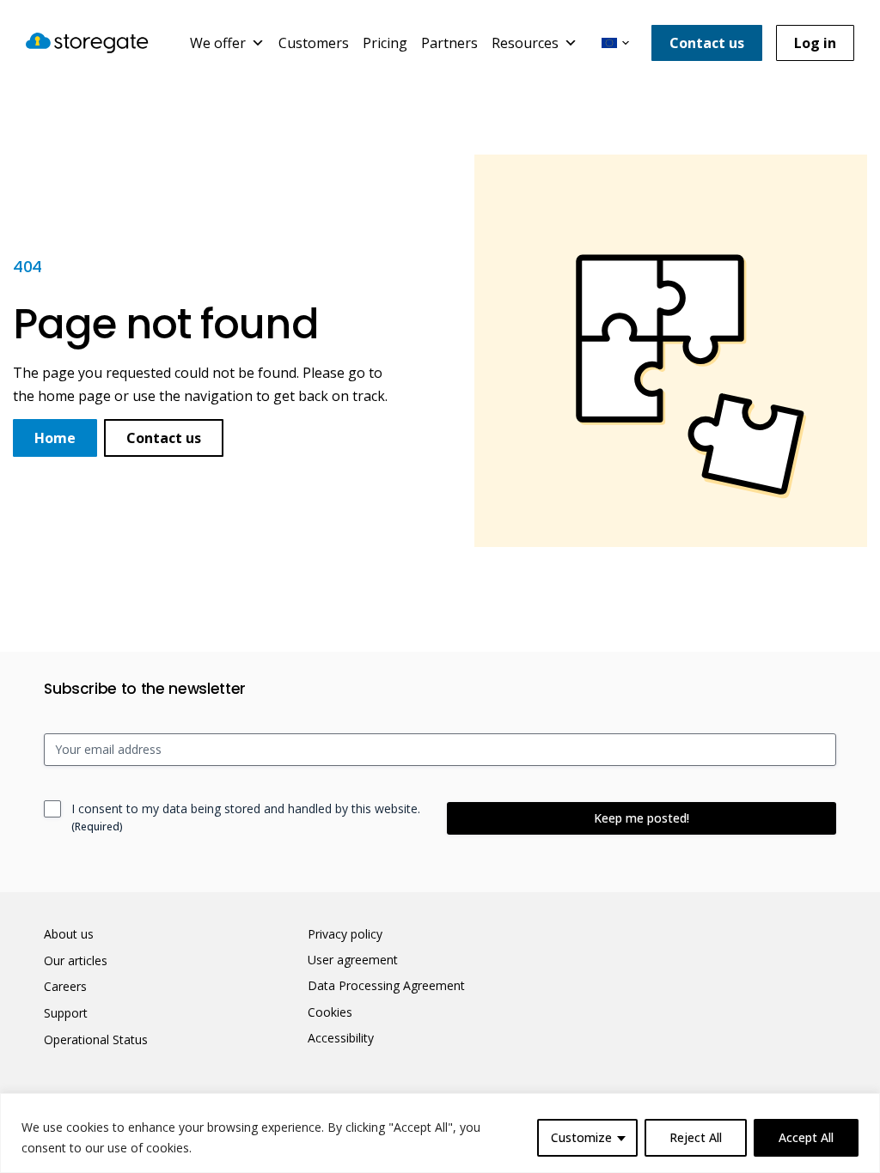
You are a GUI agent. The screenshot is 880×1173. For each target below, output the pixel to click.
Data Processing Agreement (386, 986)
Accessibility (341, 1038)
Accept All (806, 1137)
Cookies (330, 1012)
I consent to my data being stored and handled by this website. (245, 817)
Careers (65, 986)
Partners (449, 42)
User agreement (353, 960)
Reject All (695, 1137)
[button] (615, 43)
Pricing (385, 42)
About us (69, 934)
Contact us (706, 42)
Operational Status (96, 1040)
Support (66, 1013)
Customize (581, 1137)
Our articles (75, 961)
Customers (313, 42)
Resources (525, 42)
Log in (815, 42)
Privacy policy (345, 934)
